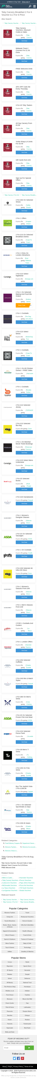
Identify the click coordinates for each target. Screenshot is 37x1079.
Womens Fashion (9, 912)
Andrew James (28, 300)
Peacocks (10, 1011)
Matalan (9, 974)
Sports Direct (27, 966)
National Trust (27, 982)
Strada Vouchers (25, 890)
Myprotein (10, 966)
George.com (29, 279)
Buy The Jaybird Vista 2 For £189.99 (24, 787)
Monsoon (10, 999)
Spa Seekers (29, 811)
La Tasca (29, 629)
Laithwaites (27, 1007)
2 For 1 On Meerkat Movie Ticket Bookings (24, 443)
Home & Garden (27, 921)
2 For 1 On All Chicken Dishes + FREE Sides (24, 369)
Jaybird (30, 791)
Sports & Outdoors (9, 939)
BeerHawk (27, 1028)
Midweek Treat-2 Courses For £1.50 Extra (23, 50)
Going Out (10, 916)
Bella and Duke (9, 1032)
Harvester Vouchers (26, 878)
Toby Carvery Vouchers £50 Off (11, 23)
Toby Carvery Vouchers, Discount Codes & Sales (23, 30)
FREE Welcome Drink (24, 69)
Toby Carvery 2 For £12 (12, 195)
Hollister (27, 991)
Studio (27, 962)
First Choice (9, 995)
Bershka (9, 1015)
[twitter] (14, 1059)
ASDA (30, 539)
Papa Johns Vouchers (27, 883)
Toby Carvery (29, 36)
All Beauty (10, 982)
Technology (27, 947)
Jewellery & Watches (27, 951)
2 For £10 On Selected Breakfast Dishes (24, 236)
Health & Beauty (27, 931)
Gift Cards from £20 (23, 160)
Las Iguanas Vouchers (9, 890)
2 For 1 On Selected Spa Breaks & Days (23, 806)
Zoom (30, 428)
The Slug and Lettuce (29, 318)
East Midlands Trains (28, 260)
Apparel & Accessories (9, 931)
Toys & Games (9, 947)
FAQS (10, 1066)
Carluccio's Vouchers (9, 883)
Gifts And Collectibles (27, 925)
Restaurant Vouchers (27, 916)
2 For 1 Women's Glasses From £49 (23, 588)
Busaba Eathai (28, 391)
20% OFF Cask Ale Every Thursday (23, 88)
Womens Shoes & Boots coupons (10, 851)
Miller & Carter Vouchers (7, 878)
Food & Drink (27, 935)
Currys (10, 962)
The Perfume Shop (9, 986)
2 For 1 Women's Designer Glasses (22, 516)
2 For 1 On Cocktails (23, 550)
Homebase (27, 986)
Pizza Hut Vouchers (26, 885)
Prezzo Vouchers (25, 880)
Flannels (9, 1023)
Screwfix (30, 736)
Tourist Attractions (9, 921)
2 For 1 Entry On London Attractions (23, 254)
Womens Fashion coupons (10, 847)
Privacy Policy (18, 1066)
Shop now (25, 2)
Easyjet (27, 974)
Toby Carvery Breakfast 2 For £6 (29, 195)
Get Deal (24, 41)
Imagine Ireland (28, 223)
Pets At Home (10, 1007)
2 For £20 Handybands (24, 497)
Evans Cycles (10, 1003)
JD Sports (10, 970)
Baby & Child (27, 943)
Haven (10, 1019)
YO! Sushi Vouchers (26, 888)
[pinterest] (22, 1059)
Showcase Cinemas (28, 448)
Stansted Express (28, 646)
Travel (27, 912)
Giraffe (30, 553)
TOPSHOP (29, 410)
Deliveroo (27, 978)
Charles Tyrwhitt (28, 666)
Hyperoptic (10, 1028)
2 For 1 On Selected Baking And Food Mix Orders (24, 294)
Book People (29, 485)
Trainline (27, 995)
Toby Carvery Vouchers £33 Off (29, 23)
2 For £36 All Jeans (23, 823)
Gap (27, 1003)
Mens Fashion (10, 943)
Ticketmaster (27, 1023)
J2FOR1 (28, 305)
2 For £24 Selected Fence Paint (23, 732)
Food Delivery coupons (12, 843)
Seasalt (30, 500)
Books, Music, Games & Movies (9, 926)
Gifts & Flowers (9, 935)
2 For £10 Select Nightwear (22, 275)
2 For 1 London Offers (24, 642)
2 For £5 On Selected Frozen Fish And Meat (24, 716)
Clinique (27, 1015)
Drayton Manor (27, 1011)
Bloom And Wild (27, 999)
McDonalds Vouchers (9, 885)
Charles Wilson (28, 827)
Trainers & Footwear (27, 939)
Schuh (10, 978)
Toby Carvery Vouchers (10, 880)
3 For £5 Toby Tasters (24, 105)
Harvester (30, 373)
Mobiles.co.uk (10, 991)
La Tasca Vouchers (8, 888)
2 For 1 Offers (21, 218)
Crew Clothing (28, 703)
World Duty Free (29, 338)
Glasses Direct (28, 522)
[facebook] (18, 1059)
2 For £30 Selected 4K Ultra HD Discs (24, 569)
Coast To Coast (29, 241)
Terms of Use (28, 1066)
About (4, 1066)
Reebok (27, 1019)
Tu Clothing (29, 756)
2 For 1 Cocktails (22, 313)
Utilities (10, 951)
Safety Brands (28, 206)
